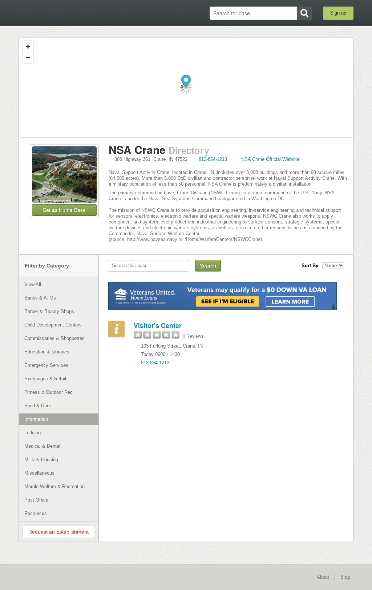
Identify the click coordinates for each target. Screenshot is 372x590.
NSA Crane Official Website (270, 159)
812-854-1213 (213, 159)
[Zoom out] (28, 57)
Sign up (338, 13)
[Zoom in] (28, 46)
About (323, 577)
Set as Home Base (64, 210)
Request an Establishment (58, 532)
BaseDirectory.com (72, 13)
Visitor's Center (158, 325)
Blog (345, 577)
